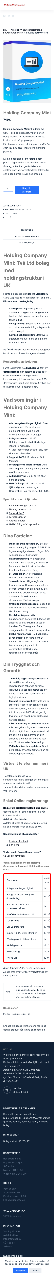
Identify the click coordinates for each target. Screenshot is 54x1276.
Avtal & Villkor (11, 1235)
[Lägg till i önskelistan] (4, 217)
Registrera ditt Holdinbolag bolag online (25, 807)
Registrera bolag (12, 1158)
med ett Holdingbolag (34, 349)
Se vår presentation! (14, 855)
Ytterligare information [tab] (27, 236)
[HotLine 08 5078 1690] (7, 1090)
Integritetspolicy (12, 1238)
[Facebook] (9, 16)
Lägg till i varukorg (26, 190)
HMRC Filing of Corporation (24, 524)
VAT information (12, 1216)
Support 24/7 (16, 513)
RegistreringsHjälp (13, 1162)
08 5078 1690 (20, 1091)
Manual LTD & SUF (13, 1170)
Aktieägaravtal (17, 520)
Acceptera (20, 1270)
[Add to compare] (10, 217)
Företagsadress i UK (20, 509)
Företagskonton (17, 516)
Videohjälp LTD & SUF (15, 1173)
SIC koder (8, 1166)
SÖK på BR (9, 1242)
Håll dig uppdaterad (14, 1199)
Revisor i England (18, 841)
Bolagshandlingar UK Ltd (22, 505)
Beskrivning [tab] (27, 230)
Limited (17, 213)
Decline (35, 1270)
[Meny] (48, 5)
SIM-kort (14, 844)
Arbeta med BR (11, 1192)
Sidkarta (8, 1246)
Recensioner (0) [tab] (27, 243)
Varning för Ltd (11, 1231)
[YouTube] (4, 16)
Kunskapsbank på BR (14, 1196)
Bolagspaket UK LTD (26, 209)
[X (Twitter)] (13, 16)
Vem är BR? (9, 1188)
